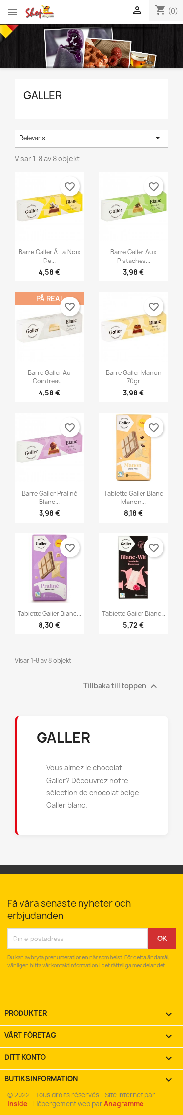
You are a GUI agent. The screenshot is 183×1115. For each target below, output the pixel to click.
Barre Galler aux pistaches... (133, 256)
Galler (42, 95)
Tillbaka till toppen (121, 686)
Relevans (92, 138)
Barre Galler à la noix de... (50, 256)
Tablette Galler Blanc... (49, 614)
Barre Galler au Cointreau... (49, 377)
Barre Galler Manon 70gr (134, 377)
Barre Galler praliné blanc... (49, 497)
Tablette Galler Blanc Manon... (133, 497)
